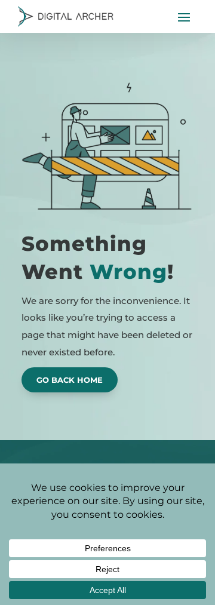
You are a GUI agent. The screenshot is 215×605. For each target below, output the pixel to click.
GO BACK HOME (69, 380)
